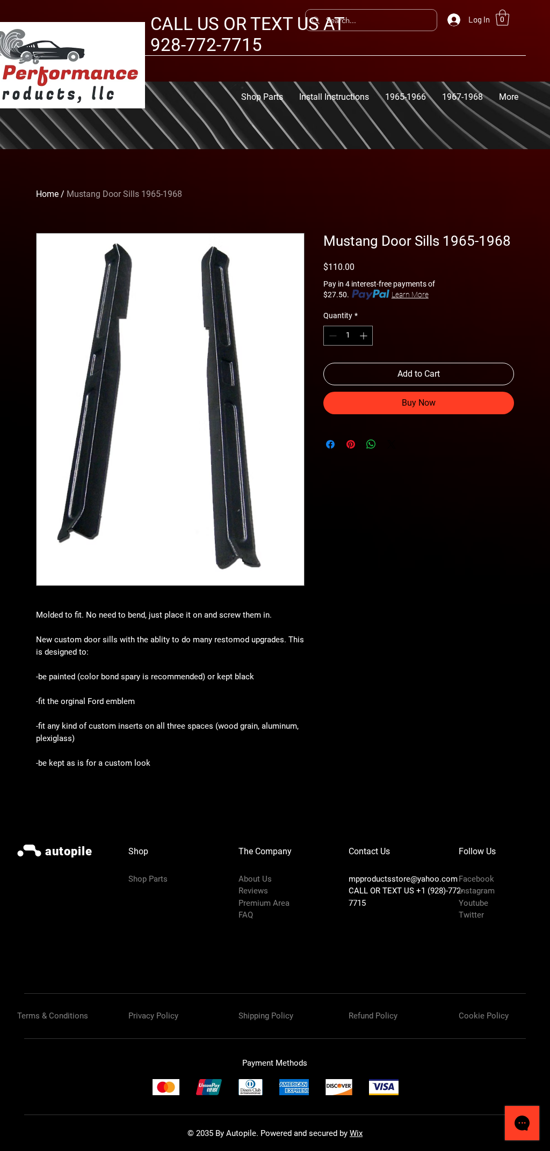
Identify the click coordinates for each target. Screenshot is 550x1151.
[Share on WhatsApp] (371, 444)
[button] (502, 18)
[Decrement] (331, 335)
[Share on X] (391, 444)
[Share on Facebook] (330, 444)
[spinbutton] (348, 335)
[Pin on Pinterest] (350, 444)
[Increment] (364, 335)
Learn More (410, 294)
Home (47, 194)
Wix (356, 1133)
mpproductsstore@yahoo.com (403, 879)
